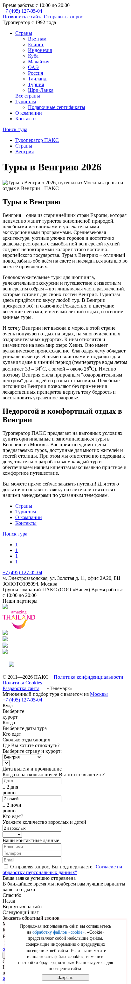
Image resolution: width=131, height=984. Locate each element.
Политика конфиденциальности (88, 677)
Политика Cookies (22, 682)
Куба (33, 56)
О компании (28, 113)
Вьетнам (37, 38)
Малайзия (38, 61)
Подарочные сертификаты (56, 107)
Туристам (25, 101)
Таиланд (37, 78)
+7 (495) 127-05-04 (22, 11)
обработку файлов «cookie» (58, 932)
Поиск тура (15, 129)
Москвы (99, 694)
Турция (36, 84)
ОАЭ (33, 67)
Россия (35, 73)
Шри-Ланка (40, 90)
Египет (36, 44)
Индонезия (40, 50)
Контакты (26, 118)
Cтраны (23, 33)
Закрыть (65, 977)
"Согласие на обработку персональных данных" (62, 869)
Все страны (27, 95)
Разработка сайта (21, 688)
